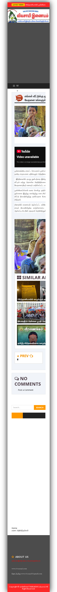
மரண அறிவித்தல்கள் (20, 530)
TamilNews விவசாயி (37, 586)
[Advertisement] (28, 53)
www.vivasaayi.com (19, 568)
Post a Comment (25, 390)
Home (14, 528)
